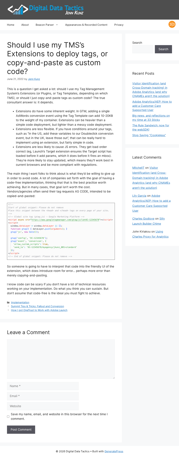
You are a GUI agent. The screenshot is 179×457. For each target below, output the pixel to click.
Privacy (118, 24)
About (25, 24)
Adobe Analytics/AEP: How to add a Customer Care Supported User (152, 106)
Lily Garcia (139, 195)
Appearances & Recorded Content (86, 24)
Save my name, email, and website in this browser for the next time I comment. (59, 416)
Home (10, 24)
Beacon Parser (45, 24)
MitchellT (138, 167)
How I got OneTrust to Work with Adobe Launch (39, 310)
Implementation (20, 302)
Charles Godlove (143, 218)
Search (137, 42)
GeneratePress (114, 451)
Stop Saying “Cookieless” (149, 135)
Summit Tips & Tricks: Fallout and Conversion (37, 306)
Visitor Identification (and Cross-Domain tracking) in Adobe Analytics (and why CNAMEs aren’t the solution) (151, 178)
